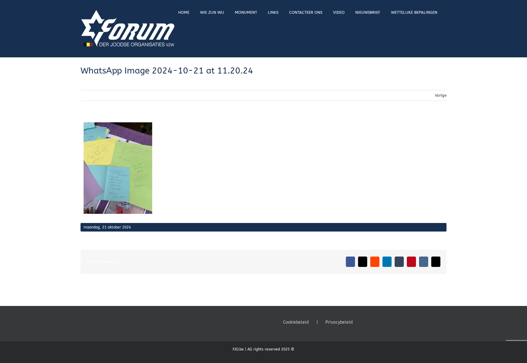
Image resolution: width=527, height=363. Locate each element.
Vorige (440, 95)
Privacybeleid (339, 322)
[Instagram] (380, 321)
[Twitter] (372, 321)
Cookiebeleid (296, 322)
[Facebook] (364, 321)
